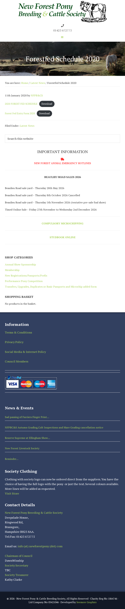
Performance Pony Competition (24, 281)
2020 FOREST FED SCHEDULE (21, 103)
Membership (12, 270)
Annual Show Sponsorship (20, 264)
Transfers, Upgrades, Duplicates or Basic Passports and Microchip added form (51, 286)
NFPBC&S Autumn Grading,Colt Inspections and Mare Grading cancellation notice (54, 427)
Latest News (27, 125)
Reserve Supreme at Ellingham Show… (27, 438)
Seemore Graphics (86, 602)
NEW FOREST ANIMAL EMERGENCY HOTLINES (62, 163)
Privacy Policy (14, 342)
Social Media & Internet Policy (25, 352)
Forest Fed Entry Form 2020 (20, 113)
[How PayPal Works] (31, 376)
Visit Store (12, 493)
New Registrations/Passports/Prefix (26, 275)
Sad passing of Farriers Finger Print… (27, 417)
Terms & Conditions (18, 332)
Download (47, 103)
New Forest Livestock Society (22, 448)
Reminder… (11, 459)
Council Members (16, 361)
